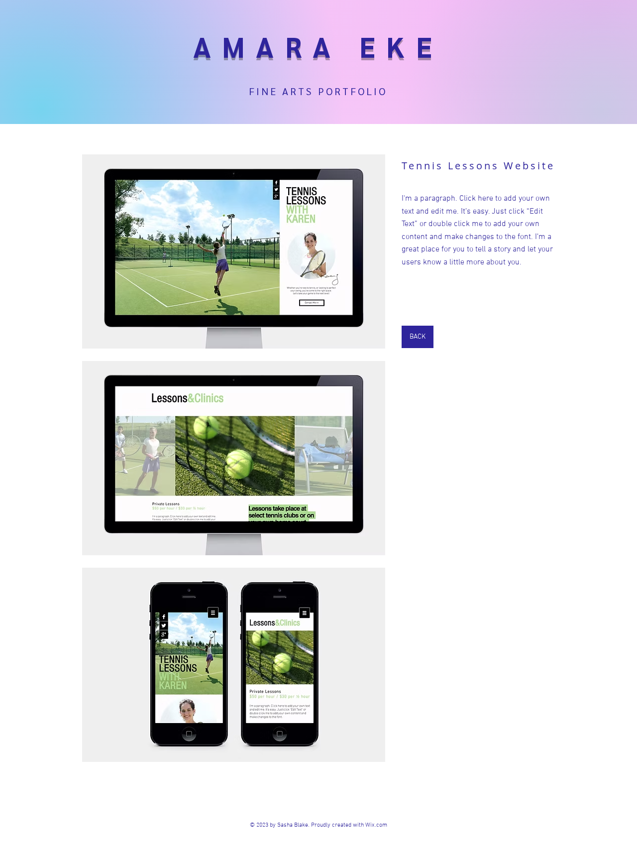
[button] (233, 251)
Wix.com (376, 825)
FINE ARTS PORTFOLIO (318, 91)
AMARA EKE (318, 46)
